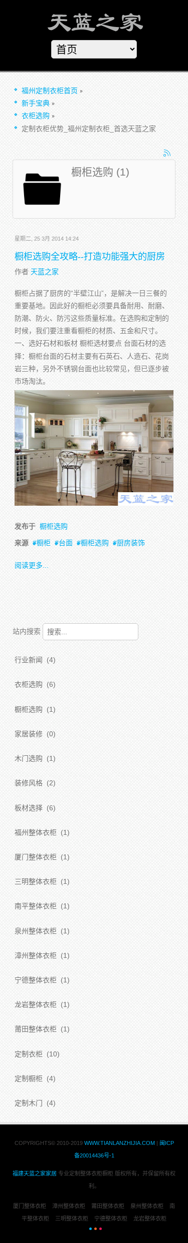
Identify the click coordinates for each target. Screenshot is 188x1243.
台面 (66, 543)
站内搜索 (27, 631)
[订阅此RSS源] (167, 154)
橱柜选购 (54, 526)
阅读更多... (32, 565)
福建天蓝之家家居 (35, 1173)
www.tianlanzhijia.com (120, 1143)
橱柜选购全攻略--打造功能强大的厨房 (90, 257)
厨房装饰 (131, 543)
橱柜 (44, 543)
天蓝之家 (45, 272)
